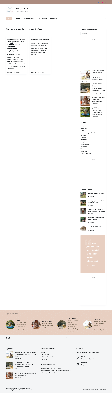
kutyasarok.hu (86, 365)
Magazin (17, 18)
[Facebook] (98, 2)
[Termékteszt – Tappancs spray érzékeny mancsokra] (83, 211)
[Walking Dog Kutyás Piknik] (83, 195)
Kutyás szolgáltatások (87, 133)
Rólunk (67, 338)
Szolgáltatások (29, 18)
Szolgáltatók (84, 144)
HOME (9, 18)
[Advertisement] (74, 9)
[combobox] (91, 33)
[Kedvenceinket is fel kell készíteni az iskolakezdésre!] (85, 101)
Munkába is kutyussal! (40, 39)
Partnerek (103, 338)
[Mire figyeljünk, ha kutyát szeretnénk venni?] (83, 203)
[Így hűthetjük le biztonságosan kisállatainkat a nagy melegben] (85, 112)
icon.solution (17, 390)
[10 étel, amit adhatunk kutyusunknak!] (83, 228)
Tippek (82, 149)
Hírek (8, 36)
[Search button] (103, 33)
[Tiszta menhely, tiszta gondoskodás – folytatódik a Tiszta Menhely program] (85, 88)
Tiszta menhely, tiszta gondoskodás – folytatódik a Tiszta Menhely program (98, 88)
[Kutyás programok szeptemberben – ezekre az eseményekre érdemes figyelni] (85, 74)
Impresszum (76, 338)
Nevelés (83, 137)
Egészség (83, 128)
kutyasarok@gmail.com (89, 359)
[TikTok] (105, 2)
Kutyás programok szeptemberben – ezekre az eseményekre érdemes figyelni (98, 74)
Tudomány (83, 151)
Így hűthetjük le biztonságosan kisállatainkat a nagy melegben (21, 326)
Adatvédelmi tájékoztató (90, 338)
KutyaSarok (22, 8)
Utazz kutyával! (42, 18)
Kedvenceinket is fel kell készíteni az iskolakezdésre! (98, 99)
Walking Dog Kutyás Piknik (96, 194)
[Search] (105, 18)
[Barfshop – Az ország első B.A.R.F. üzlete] (83, 219)
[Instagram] (102, 2)
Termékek (83, 146)
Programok (53, 18)
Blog (82, 126)
